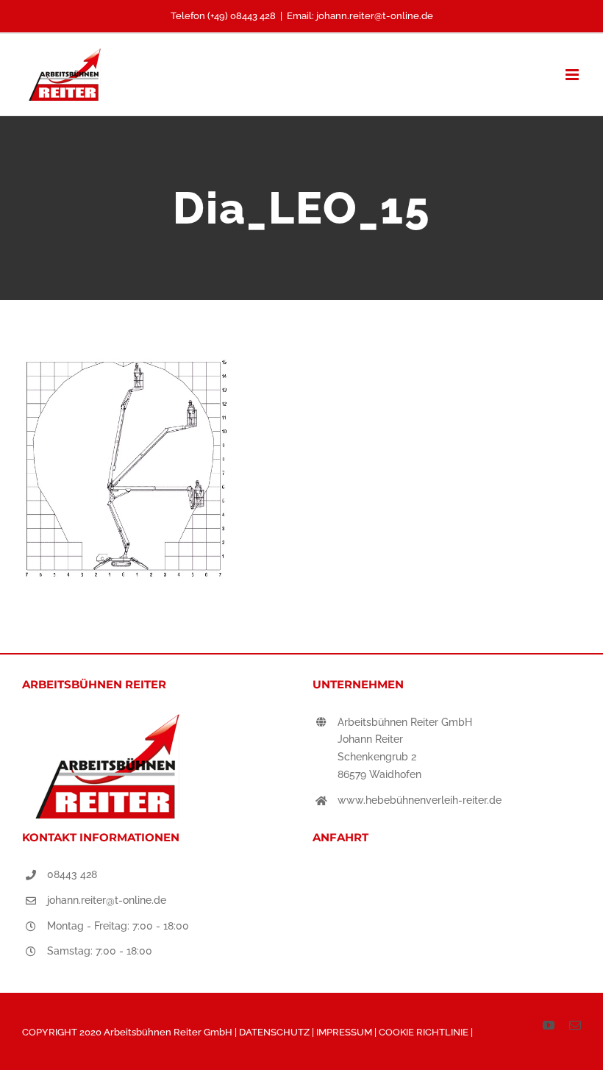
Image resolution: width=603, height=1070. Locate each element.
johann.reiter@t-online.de (106, 900)
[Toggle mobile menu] (573, 74)
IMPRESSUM (345, 1032)
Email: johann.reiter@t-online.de (360, 15)
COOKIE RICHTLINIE (425, 1032)
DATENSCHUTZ (275, 1032)
